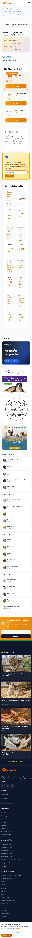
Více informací (19, 928)
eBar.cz (3, 894)
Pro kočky (4, 816)
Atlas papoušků (5, 863)
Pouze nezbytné (15, 932)
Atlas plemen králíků (6, 853)
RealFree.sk (4, 904)
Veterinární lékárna (6, 834)
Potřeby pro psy (6, 11)
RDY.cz (3, 882)
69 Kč (15, 40)
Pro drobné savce (6, 819)
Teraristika (4, 828)
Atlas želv (4, 866)
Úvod (3, 9)
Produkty (9, 9)
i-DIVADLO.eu (5, 885)
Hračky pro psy (17, 11)
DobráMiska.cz (20, 75)
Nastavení (5, 932)
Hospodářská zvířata (7, 831)
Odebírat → (9, 176)
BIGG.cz (3, 888)
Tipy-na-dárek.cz (6, 897)
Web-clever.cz (5, 907)
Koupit (17, 86)
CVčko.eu (4, 916)
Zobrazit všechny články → (16, 761)
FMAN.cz (4, 891)
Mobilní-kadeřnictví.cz (7, 900)
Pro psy (16, 9)
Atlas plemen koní (6, 850)
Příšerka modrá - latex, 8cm (10, 315)
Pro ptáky (4, 822)
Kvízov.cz (4, 910)
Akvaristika (4, 825)
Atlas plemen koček (6, 847)
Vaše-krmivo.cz (20, 110)
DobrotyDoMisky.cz (21, 93)
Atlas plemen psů (6, 844)
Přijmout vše (6, 935)
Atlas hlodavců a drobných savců (10, 860)
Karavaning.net (5, 913)
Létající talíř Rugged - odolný (21, 280)
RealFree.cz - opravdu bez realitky (11, 875)
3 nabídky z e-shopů (12, 47)
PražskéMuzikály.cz (6, 878)
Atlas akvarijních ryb (6, 856)
